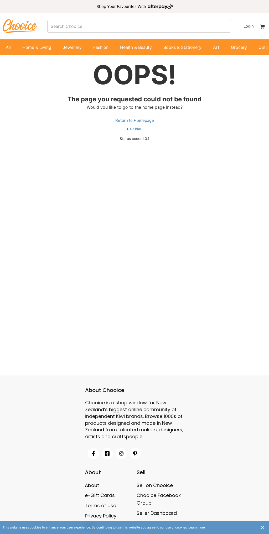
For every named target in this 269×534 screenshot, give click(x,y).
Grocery (239, 47)
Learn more (196, 527)
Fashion (100, 47)
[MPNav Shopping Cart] (262, 26)
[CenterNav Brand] (19, 26)
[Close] (262, 527)
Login (248, 26)
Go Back (136, 129)
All (8, 47)
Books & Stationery (182, 47)
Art (216, 47)
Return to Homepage (134, 120)
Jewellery (72, 47)
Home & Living (36, 47)
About (92, 485)
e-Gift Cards (100, 495)
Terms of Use (100, 505)
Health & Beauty (136, 47)
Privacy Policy (100, 515)
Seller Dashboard (157, 513)
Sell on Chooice (155, 485)
